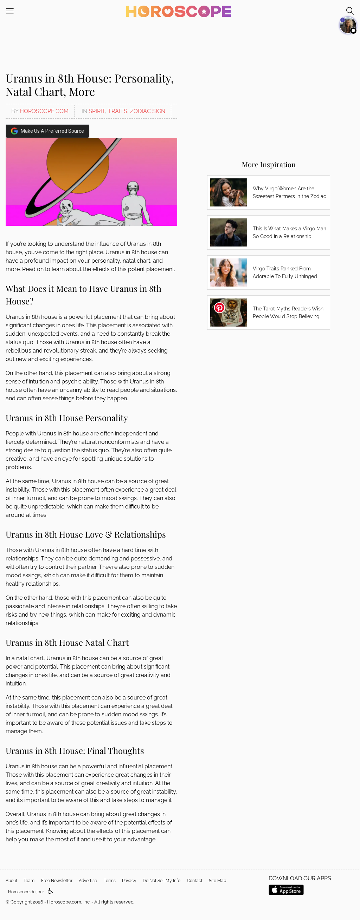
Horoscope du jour (26, 891)
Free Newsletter (56, 880)
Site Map (217, 880)
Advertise (88, 880)
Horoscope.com (44, 111)
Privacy (129, 880)
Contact (194, 880)
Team (29, 880)
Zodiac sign (147, 111)
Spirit (97, 111)
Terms (110, 880)
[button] (50, 891)
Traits (117, 111)
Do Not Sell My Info (161, 880)
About (11, 880)
